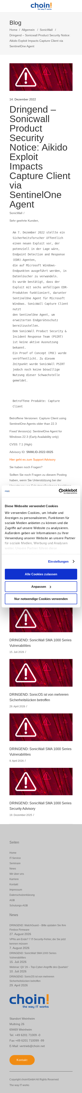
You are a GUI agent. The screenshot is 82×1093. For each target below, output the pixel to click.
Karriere (14, 879)
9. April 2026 (16, 760)
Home (13, 29)
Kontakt (13, 884)
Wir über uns (16, 873)
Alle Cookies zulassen (41, 574)
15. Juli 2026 (16, 652)
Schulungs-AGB (18, 905)
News (12, 868)
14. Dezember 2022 (22, 99)
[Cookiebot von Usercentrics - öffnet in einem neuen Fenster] (59, 491)
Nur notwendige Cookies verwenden (41, 599)
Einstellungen (58, 561)
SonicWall (46, 29)
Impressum (15, 889)
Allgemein (28, 29)
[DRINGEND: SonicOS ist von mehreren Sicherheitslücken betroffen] (41, 673)
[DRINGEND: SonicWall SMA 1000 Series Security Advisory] (41, 781)
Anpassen (38, 586)
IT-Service (15, 858)
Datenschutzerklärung (22, 895)
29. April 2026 (17, 706)
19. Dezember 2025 (20, 815)
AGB (12, 900)
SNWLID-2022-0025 (39, 452)
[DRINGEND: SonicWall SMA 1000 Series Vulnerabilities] (41, 618)
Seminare (15, 863)
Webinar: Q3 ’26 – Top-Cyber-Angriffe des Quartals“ (38, 967)
